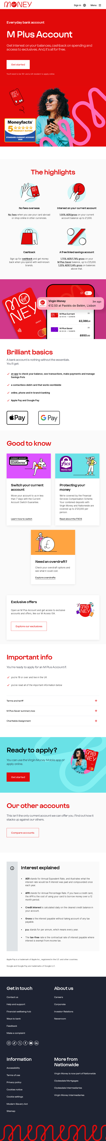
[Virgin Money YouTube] (31, 1042)
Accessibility (13, 1067)
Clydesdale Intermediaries (68, 1087)
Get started (18, 64)
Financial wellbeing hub (19, 1011)
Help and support (16, 1004)
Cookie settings (15, 1096)
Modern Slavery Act (17, 1103)
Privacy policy (14, 1082)
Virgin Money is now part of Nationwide (75, 1073)
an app (14, 373)
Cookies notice (14, 1089)
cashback (27, 258)
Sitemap (11, 1111)
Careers (58, 997)
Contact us (12, 997)
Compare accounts (22, 832)
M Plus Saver (64, 262)
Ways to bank (14, 1018)
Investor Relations (63, 1011)
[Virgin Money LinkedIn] (36, 1042)
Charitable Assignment (19, 720)
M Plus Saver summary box (21, 710)
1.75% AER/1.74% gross (72, 258)
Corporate (60, 1004)
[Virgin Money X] (20, 1042)
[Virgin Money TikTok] (14, 1042)
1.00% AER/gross (68, 214)
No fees (12, 214)
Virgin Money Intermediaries (69, 1095)
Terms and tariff (15, 700)
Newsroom (60, 1018)
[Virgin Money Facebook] (25, 1042)
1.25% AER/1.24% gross (70, 265)
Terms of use (13, 1075)
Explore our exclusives (29, 626)
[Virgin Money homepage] (19, 5)
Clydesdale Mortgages (66, 1080)
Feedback (12, 1026)
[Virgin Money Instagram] (9, 1042)
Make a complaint (16, 1033)
